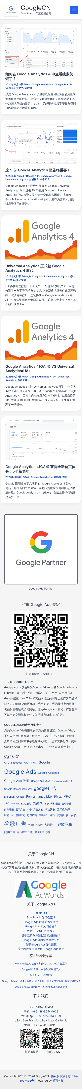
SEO (6, 803)
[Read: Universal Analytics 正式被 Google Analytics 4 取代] (40, 239)
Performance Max (39, 796)
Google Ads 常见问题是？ (41, 926)
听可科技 (58, 1080)
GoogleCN (36, 7)
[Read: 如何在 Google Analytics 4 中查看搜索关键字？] (40, 47)
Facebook (16, 762)
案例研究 (20, 815)
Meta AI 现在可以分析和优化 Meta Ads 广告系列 (41, 963)
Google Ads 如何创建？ (41, 917)
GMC (34, 762)
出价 (46, 803)
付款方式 (26, 803)
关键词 (28, 87)
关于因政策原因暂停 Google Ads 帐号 (41, 948)
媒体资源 (21, 279)
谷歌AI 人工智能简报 (41, 975)
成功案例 (50, 809)
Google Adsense (48, 772)
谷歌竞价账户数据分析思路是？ (41, 935)
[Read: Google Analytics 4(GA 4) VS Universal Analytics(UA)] (40, 339)
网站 (52, 815)
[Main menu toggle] (74, 10)
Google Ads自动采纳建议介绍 (41, 940)
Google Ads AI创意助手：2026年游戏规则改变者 (41, 986)
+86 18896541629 (49, 1016)
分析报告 (34, 179)
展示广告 (20, 809)
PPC (67, 796)
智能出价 (9, 815)
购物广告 (9, 832)
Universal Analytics (57, 276)
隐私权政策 (58, 1076)
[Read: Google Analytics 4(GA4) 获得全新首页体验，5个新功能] (40, 440)
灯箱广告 (32, 815)
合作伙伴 (66, 803)
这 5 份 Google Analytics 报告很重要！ (37, 170)
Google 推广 (41, 912)
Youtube (15, 803)
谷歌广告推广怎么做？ (41, 931)
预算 (48, 832)
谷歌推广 (50, 824)
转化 (30, 832)
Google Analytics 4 (43, 84)
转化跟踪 (39, 832)
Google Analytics (40, 780)
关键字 (19, 87)
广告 (29, 809)
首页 (64, 477)
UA (55, 376)
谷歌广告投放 (35, 825)
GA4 (27, 84)
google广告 (45, 788)
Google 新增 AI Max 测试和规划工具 (41, 969)
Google (44, 762)
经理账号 (43, 815)
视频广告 (63, 815)
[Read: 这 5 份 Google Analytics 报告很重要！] (40, 143)
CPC (6, 762)
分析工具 (22, 380)
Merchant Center (14, 796)
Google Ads (32, 176)
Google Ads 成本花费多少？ (41, 922)
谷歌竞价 (64, 824)
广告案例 (38, 809)
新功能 (57, 477)
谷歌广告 (45, 179)
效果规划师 (63, 809)
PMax (58, 796)
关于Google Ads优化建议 (41, 944)
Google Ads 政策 (16, 781)
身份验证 (22, 832)
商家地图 (9, 809)
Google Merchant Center (18, 788)
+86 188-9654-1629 (45, 1011)
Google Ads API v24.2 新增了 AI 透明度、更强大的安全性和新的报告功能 (41, 981)
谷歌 (74, 815)
